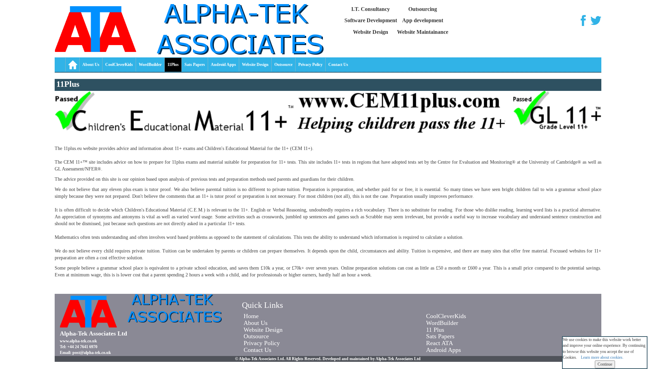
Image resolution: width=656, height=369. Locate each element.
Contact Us (338, 64)
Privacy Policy (310, 64)
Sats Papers (194, 64)
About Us (90, 64)
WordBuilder (150, 64)
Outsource (283, 64)
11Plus (173, 64)
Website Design (255, 64)
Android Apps (223, 64)
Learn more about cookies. (602, 357)
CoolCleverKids (119, 64)
